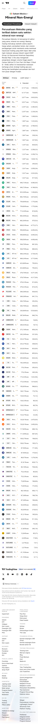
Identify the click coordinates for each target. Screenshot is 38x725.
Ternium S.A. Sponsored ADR (13, 362)
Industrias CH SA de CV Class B (14, 481)
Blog (21, 655)
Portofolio (5, 661)
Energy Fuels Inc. (15, 505)
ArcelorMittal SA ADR (13, 192)
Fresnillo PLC (14, 244)
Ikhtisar (22, 626)
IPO (3, 655)
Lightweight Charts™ (26, 704)
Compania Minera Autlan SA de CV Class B (15, 542)
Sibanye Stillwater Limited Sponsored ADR (14, 391)
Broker (22, 628)
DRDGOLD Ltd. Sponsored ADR (13, 519)
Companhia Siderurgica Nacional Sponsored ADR (13, 524)
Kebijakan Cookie (25, 685)
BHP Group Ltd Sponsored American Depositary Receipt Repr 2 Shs (13, 88)
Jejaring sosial (6, 684)
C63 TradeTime (25, 671)
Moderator (5, 694)
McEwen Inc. (14, 528)
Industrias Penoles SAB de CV (15, 291)
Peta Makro (5, 667)
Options (4, 665)
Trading (4, 700)
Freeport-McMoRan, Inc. (14, 116)
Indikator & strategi (8, 711)
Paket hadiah (24, 620)
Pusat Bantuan (24, 657)
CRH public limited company (15, 159)
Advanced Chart (25, 706)
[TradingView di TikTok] (31, 574)
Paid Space (5, 717)
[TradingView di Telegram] (26, 574)
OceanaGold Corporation (14, 429)
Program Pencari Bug (26, 692)
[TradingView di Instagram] (17, 574)
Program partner (25, 719)
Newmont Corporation (14, 107)
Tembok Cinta (6, 686)
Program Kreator (7, 690)
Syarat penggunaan (26, 677)
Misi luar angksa (25, 653)
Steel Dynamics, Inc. (14, 230)
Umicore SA (14, 433)
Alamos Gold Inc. (14, 329)
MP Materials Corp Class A (14, 377)
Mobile (4, 676)
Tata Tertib (5, 692)
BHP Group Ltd (15, 92)
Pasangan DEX (6, 630)
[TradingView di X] (3, 574)
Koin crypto (5, 626)
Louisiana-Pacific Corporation (14, 457)
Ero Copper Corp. (14, 490)
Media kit (23, 661)
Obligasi (4, 624)
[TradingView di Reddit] (3, 579)
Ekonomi (4, 649)
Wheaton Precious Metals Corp (15, 149)
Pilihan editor (6, 705)
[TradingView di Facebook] (8, 574)
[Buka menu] (3, 3)
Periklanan (23, 714)
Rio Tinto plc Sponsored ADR (13, 102)
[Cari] (24, 3)
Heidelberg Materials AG (14, 239)
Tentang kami (24, 650)
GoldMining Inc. (16, 538)
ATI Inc (14, 253)
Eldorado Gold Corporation (14, 358)
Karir (21, 659)
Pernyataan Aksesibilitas (27, 688)
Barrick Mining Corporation (14, 144)
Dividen (4, 653)
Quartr (32, 601)
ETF (3, 622)
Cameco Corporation (14, 201)
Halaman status (25, 694)
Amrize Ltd (15, 263)
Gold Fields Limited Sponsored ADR (13, 211)
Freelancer (5, 715)
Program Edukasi (25, 721)
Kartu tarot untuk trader (27, 669)
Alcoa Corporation (14, 348)
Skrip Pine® (5, 670)
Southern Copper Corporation (14, 97)
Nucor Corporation (14, 182)
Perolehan (5, 651)
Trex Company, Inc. (14, 462)
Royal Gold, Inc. (14, 272)
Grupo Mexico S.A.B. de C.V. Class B (16, 135)
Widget (22, 700)
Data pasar (23, 618)
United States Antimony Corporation (14, 533)
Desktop (4, 678)
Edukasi (4, 702)
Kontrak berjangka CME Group (27, 639)
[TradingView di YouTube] (12, 574)
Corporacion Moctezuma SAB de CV (15, 471)
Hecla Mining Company (14, 339)
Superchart (5, 614)
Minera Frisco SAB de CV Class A (16, 410)
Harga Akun (23, 616)
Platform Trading (25, 708)
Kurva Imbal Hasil (7, 663)
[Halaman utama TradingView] (7, 3)
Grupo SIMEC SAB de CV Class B (15, 448)
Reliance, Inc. (14, 310)
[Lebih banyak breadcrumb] (9, 8)
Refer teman (6, 688)
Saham (4, 620)
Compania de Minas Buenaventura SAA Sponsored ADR (13, 386)
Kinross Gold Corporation (14, 216)
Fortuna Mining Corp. (14, 514)
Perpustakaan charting (27, 702)
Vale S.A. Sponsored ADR (14, 163)
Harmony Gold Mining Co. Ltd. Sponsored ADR (13, 334)
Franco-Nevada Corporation (14, 197)
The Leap (23, 632)
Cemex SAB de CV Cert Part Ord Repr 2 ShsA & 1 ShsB (16, 320)
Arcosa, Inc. (14, 419)
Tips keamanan (25, 690)
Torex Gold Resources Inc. (15, 467)
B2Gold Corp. (14, 400)
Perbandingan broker (26, 630)
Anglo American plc (14, 178)
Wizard (4, 713)
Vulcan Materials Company (14, 225)
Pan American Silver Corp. (15, 282)
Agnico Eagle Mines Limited (14, 125)
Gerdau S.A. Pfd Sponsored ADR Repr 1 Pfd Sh (13, 396)
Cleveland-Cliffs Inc (14, 438)
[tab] (12, 24)
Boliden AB (14, 315)
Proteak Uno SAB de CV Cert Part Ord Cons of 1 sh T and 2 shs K (15, 552)
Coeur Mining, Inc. (14, 301)
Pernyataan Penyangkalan (24, 680)
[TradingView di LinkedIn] (22, 574)
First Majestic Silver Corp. (14, 367)
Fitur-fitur (23, 614)
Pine (3, 632)
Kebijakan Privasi (25, 683)
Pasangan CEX (6, 628)
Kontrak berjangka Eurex (27, 642)
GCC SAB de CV (14, 495)
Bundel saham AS (25, 644)
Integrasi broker (25, 717)
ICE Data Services (26, 588)
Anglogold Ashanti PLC (14, 168)
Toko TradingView (25, 667)
